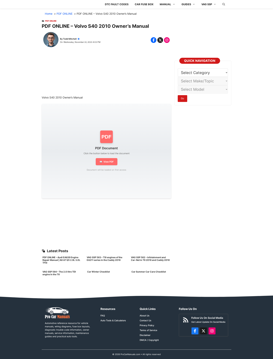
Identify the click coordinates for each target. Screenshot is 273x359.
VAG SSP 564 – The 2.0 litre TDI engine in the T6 (59, 273)
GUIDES (186, 4)
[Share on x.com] (160, 40)
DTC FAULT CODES (116, 4)
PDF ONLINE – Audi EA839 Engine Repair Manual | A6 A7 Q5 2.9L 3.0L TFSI (61, 260)
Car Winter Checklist (98, 271)
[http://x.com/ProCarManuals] (203, 330)
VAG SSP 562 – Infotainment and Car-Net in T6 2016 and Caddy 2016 (150, 258)
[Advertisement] (106, 73)
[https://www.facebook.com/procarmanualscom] (194, 330)
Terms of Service (148, 330)
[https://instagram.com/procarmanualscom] (212, 330)
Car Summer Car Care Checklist (148, 271)
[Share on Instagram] (167, 40)
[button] (223, 4)
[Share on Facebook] (153, 40)
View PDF (107, 161)
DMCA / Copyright (149, 340)
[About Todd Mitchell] (50, 40)
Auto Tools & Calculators (113, 320)
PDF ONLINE (50, 21)
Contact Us (145, 320)
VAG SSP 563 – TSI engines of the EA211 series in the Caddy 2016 (104, 258)
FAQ (102, 315)
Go (182, 98)
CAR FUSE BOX (144, 4)
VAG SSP (206, 4)
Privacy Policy (147, 325)
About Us (144, 315)
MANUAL (165, 4)
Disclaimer (145, 335)
